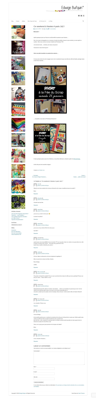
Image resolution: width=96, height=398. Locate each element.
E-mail (35, 371)
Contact (17, 21)
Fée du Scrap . (77, 158)
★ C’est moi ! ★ (42, 21)
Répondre (36, 193)
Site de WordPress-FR (16, 234)
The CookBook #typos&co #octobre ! (19, 216)
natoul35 (39, 209)
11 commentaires (52, 28)
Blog (12, 21)
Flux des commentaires (16, 233)
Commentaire (37, 351)
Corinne (39, 334)
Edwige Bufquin (22, 393)
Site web (35, 377)
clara (38, 184)
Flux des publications (15, 231)
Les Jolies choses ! (15, 218)
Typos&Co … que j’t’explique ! (17, 215)
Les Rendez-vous (41, 170)
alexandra (39, 198)
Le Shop (50, 21)
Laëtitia (38, 252)
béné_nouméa (40, 271)
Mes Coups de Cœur (32, 21)
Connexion (13, 230)
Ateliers (23, 21)
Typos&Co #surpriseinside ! (17, 219)
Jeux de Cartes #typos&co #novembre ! (19, 213)
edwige (47, 28)
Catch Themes (81, 393)
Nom (35, 366)
